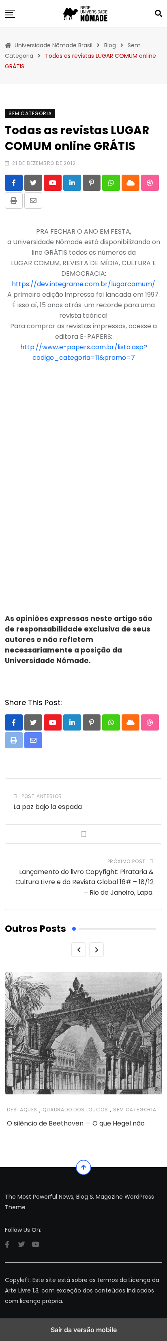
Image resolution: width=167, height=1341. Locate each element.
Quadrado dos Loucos (75, 1109)
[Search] (158, 13)
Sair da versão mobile (84, 1330)
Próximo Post (126, 861)
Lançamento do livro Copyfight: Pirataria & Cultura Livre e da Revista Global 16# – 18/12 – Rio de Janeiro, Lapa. (84, 882)
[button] (10, 14)
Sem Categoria (134, 1109)
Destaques (22, 1109)
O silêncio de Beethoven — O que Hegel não (76, 1123)
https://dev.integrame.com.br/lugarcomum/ (83, 284)
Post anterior (41, 796)
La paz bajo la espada (47, 806)
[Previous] (78, 949)
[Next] (96, 949)
